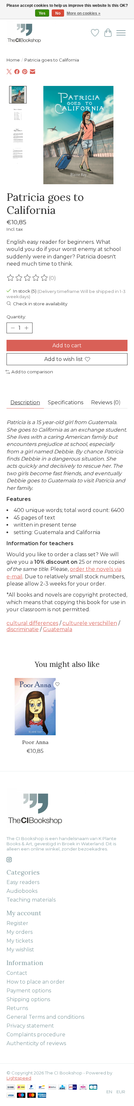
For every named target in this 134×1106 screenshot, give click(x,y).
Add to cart (67, 345)
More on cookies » (83, 13)
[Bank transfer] (11, 1088)
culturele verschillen (89, 623)
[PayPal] (31, 1088)
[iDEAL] (21, 1088)
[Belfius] (52, 1088)
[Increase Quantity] (26, 328)
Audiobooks (22, 891)
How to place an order (36, 982)
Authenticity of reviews (36, 1043)
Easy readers (23, 882)
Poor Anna (35, 742)
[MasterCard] (31, 1096)
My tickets (20, 941)
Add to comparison (32, 371)
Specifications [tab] (65, 402)
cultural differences (32, 623)
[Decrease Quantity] (12, 328)
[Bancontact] (42, 1088)
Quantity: (16, 316)
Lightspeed (19, 1078)
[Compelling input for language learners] (31, 33)
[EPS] (83, 1088)
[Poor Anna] (35, 706)
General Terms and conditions (45, 1017)
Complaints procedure (36, 1034)
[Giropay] (73, 1088)
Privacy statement (30, 1026)
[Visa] (11, 1096)
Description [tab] (25, 402)
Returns (17, 1008)
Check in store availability (40, 303)
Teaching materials (31, 900)
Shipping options (28, 999)
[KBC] (62, 1088)
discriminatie (23, 629)
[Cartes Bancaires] (93, 1088)
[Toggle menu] (120, 32)
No (57, 13)
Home (13, 59)
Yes (42, 13)
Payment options (29, 991)
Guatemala (57, 629)
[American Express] (42, 1096)
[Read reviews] (28, 278)
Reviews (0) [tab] (106, 402)
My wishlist (20, 950)
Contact (17, 973)
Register (17, 923)
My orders (20, 932)
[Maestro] (21, 1096)
